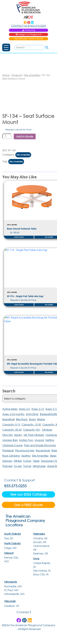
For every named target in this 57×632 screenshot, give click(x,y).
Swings (27, 460)
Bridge (41, 419)
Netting (49, 440)
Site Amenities (32, 75)
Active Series (9, 409)
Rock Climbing (11, 455)
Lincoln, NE (39, 542)
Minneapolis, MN (14, 593)
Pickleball (8, 450)
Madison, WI (11, 605)
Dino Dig (7, 434)
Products (17, 75)
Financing (30, 30)
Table (36, 460)
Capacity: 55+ (31, 429)
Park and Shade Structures (40, 445)
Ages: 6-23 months (13, 414)
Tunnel (27, 466)
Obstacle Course (12, 445)
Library (18, 434)
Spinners (7, 460)
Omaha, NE (40, 538)
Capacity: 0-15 (11, 424)
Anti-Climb (32, 414)
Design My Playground (29, 34)
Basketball (8, 419)
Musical (39, 440)
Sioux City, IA (41, 574)
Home (5, 75)
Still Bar (18, 460)
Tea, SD (8, 538)
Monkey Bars (10, 440)
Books (32, 419)
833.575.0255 (28, 25)
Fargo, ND (10, 548)
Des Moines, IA (42, 570)
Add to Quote (24, 136)
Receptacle (43, 450)
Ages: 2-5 (24, 409)
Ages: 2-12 (37, 409)
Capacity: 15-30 (31, 424)
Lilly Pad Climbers (34, 434)
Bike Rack (22, 419)
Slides (53, 455)
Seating (26, 455)
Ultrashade (39, 466)
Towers (18, 466)
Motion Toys (26, 440)
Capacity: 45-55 (12, 429)
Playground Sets (24, 450)
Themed (7, 466)
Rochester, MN (13, 586)
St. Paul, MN (11, 590)
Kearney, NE (40, 553)
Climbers (47, 429)
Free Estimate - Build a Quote (28, 38)
